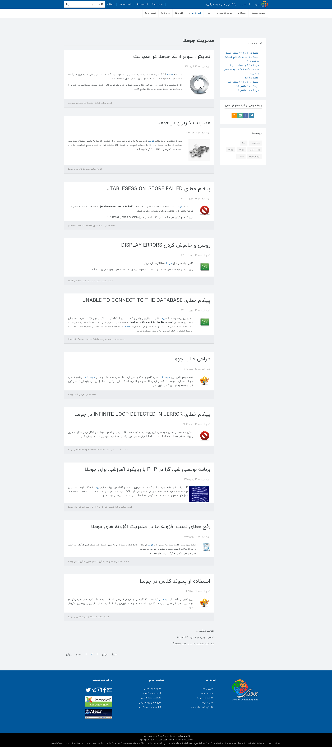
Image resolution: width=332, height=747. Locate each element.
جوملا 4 (241, 149)
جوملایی (163, 599)
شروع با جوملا (206, 688)
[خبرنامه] (240, 115)
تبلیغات (110, 4)
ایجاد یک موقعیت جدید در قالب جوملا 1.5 (192, 643)
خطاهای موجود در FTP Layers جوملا (195, 637)
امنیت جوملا (207, 702)
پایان (69, 654)
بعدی (78, 654)
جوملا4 (230, 149)
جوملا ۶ (240, 156)
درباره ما (165, 13)
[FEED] (234, 115)
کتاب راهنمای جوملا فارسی (149, 707)
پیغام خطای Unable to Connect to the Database (146, 300)
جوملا (242, 13)
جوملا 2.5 (90, 377)
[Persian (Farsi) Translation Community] (98, 701)
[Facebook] (245, 115)
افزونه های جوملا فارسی (150, 702)
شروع (114, 654)
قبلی (104, 654)
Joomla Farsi (169, 740)
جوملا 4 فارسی (255, 149)
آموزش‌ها (196, 13)
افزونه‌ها (179, 13)
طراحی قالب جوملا (190, 359)
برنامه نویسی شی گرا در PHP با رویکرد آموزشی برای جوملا (147, 469)
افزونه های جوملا (205, 698)
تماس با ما (150, 13)
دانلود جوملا (157, 4)
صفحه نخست (258, 13)
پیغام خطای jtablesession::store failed (158, 189)
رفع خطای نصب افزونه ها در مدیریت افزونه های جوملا (150, 526)
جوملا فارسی (225, 13)
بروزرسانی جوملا (254, 156)
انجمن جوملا (142, 4)
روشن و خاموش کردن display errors (165, 245)
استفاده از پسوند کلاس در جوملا (175, 581)
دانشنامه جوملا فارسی (151, 698)
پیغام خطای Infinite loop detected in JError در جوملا (142, 414)
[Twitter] (251, 115)
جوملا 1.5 (165, 377)
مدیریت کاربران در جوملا (183, 123)
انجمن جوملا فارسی (152, 693)
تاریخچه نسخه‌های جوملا (202, 707)
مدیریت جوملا (206, 693)
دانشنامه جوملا (125, 4)
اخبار (208, 13)
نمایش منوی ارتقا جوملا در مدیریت (171, 56)
